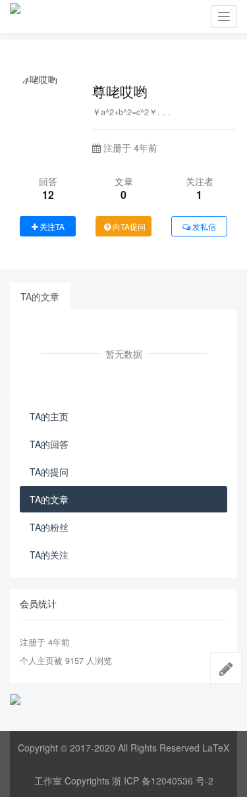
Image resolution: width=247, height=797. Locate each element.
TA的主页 (49, 416)
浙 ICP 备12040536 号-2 (162, 780)
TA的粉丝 (49, 527)
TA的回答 (49, 444)
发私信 (203, 226)
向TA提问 (128, 226)
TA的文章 (39, 296)
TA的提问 (49, 471)
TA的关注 (49, 554)
